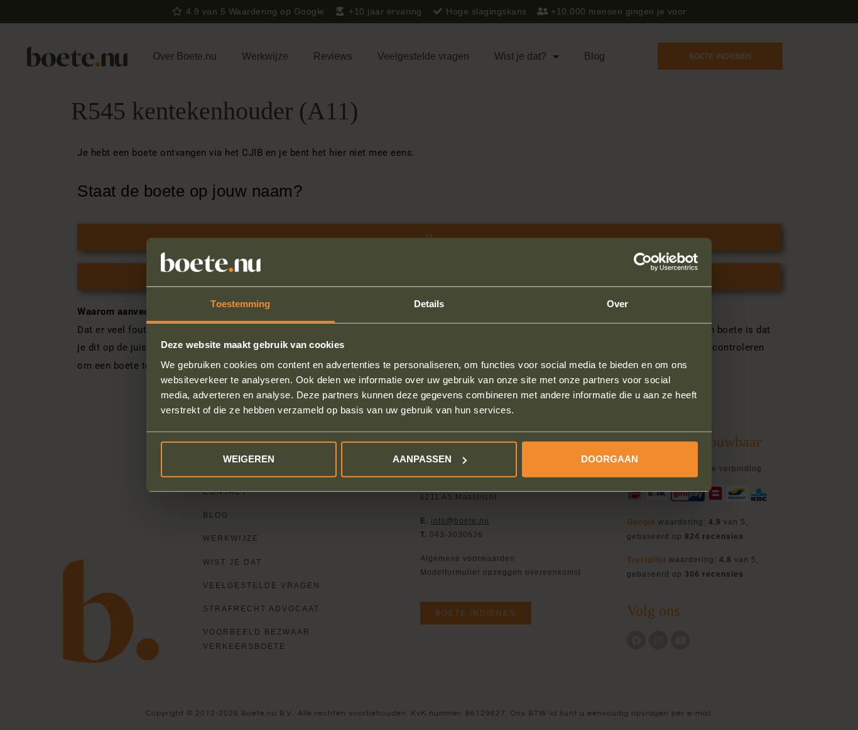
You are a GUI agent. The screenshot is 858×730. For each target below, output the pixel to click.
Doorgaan (609, 459)
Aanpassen (422, 459)
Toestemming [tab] (240, 303)
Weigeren (248, 459)
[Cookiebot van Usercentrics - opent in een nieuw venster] (643, 262)
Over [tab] (617, 303)
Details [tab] (429, 303)
